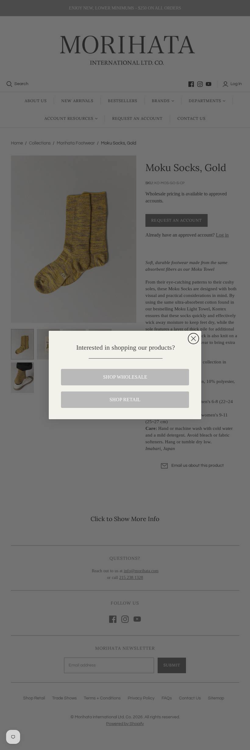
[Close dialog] (193, 338)
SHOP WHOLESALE (125, 377)
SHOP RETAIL (125, 399)
